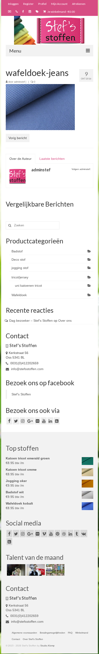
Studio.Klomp (47, 645)
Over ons (65, 320)
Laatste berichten (52, 159)
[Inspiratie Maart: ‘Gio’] (35, 570)
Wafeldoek (19, 295)
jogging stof (20, 268)
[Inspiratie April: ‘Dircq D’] (15, 570)
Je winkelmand (61, 11)
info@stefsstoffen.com (27, 369)
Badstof (17, 251)
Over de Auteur (20, 159)
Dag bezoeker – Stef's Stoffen (31, 320)
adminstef (19, 81)
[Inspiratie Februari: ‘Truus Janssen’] (54, 570)
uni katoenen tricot (28, 285)
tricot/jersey (20, 277)
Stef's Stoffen (21, 394)
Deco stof (18, 259)
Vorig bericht (18, 138)
